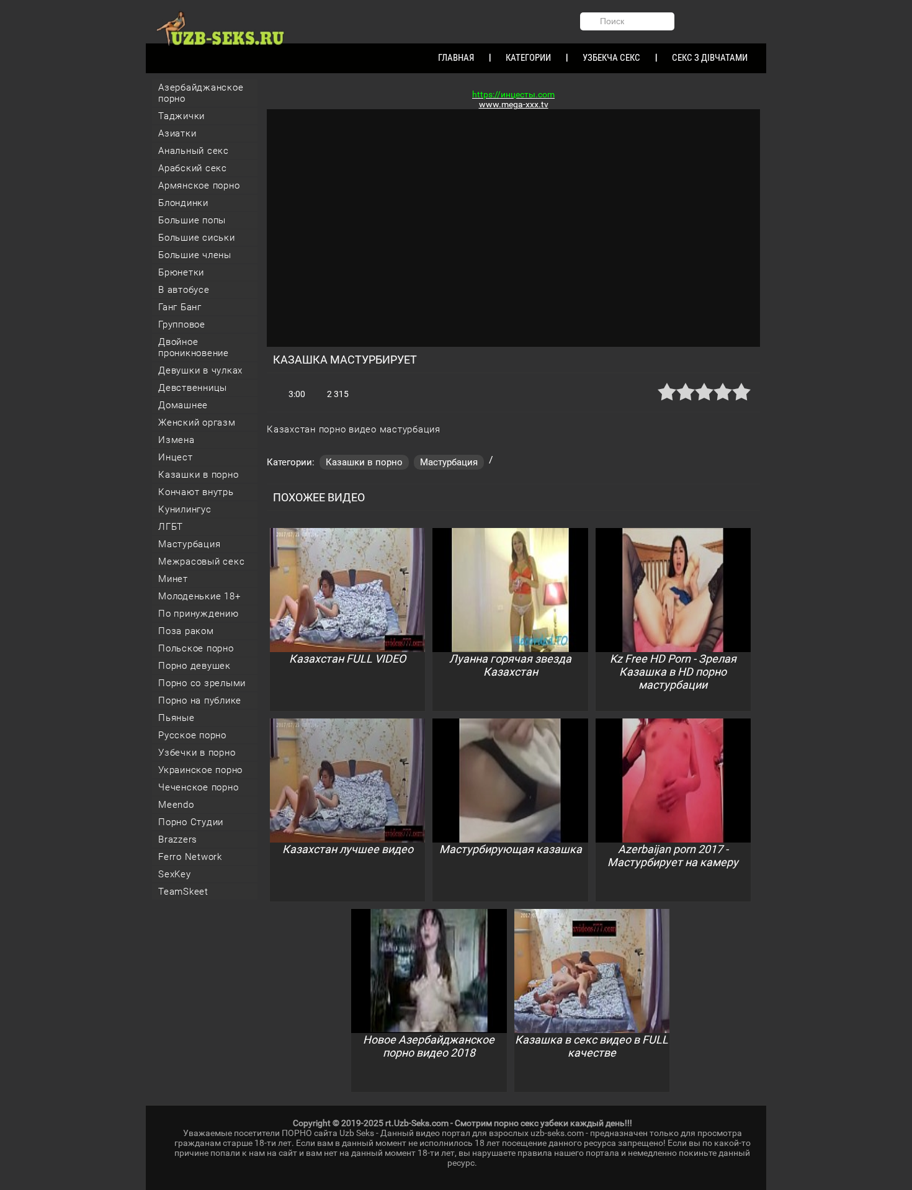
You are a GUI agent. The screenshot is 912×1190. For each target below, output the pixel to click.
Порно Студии (190, 822)
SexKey (174, 874)
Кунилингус (185, 509)
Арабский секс (192, 168)
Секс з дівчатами (710, 57)
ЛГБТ (170, 526)
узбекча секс (611, 57)
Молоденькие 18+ (199, 596)
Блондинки (183, 202)
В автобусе (184, 289)
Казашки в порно (198, 474)
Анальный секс (193, 150)
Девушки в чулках (200, 370)
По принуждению (198, 613)
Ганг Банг (180, 307)
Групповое (181, 324)
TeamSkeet (183, 891)
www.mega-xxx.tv (513, 104)
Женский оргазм (197, 422)
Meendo (176, 804)
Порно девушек (194, 665)
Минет (173, 578)
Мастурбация (189, 544)
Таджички (181, 116)
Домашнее (183, 405)
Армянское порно (198, 185)
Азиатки (177, 133)
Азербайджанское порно (200, 93)
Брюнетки (181, 272)
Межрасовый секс (201, 561)
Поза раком (186, 631)
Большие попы (192, 220)
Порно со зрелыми (202, 683)
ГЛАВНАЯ (456, 57)
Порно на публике (199, 700)
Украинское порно (200, 770)
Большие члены (194, 255)
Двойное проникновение (193, 347)
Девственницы (192, 387)
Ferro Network (190, 856)
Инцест (175, 457)
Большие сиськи (196, 237)
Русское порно (192, 735)
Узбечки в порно (196, 752)
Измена (176, 439)
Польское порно (196, 648)
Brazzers (177, 839)
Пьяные (176, 717)
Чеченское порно (198, 787)
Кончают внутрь (196, 492)
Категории (528, 57)
